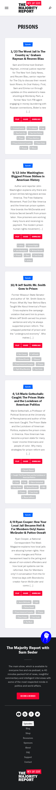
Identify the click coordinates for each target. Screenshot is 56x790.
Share (25, 119)
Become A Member (27, 696)
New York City (21, 133)
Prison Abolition (33, 138)
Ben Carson (23, 354)
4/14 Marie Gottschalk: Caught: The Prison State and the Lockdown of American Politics (28, 399)
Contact (28, 762)
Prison (21, 138)
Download (36, 119)
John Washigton (21, 250)
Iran (24, 482)
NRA (43, 487)
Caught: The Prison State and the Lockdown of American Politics (29, 476)
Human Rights (33, 245)
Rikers (34, 148)
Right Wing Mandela (23, 369)
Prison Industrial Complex (22, 143)
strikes (29, 260)
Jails (36, 602)
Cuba (17, 482)
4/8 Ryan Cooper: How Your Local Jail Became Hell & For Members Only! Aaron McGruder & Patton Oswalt (28, 527)
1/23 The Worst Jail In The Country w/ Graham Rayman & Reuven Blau (28, 55)
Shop (28, 733)
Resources (28, 738)
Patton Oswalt (29, 607)
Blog (28, 728)
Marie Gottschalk (37, 482)
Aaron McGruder (24, 602)
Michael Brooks (37, 250)
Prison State (40, 143)
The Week (29, 622)
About (28, 747)
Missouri (37, 359)
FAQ (28, 752)
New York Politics (36, 133)
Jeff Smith (35, 354)
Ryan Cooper (22, 617)
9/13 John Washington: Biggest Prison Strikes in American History (28, 176)
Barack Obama (28, 470)
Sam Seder (38, 255)
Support (28, 757)
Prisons (24, 148)
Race (28, 255)
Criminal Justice (18, 128)
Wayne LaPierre (29, 497)
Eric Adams (33, 128)
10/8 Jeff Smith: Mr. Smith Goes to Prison (28, 286)
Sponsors (28, 742)
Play (17, 119)
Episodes (28, 723)
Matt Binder (17, 487)
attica (21, 245)
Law (43, 128)
